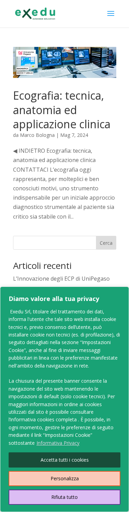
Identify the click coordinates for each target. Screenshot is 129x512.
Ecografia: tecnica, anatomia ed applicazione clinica (61, 109)
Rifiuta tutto (64, 497)
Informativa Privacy (57, 443)
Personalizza (65, 478)
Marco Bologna (37, 135)
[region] (64, 399)
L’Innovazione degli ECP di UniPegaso (61, 278)
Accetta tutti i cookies (65, 459)
